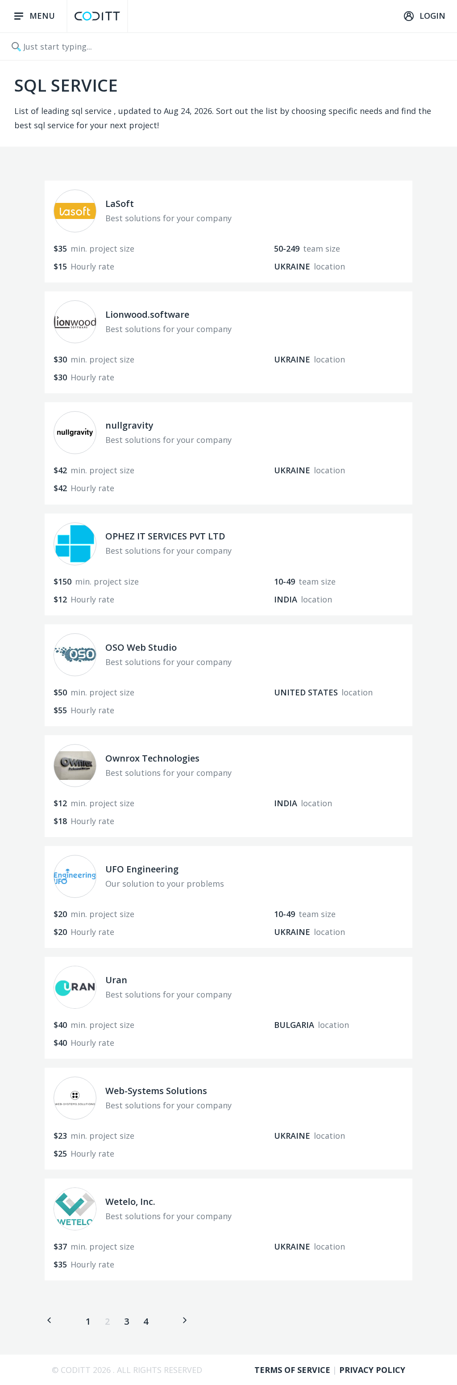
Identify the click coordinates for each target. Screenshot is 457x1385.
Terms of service (293, 1369)
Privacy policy (372, 1369)
